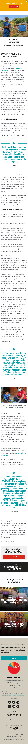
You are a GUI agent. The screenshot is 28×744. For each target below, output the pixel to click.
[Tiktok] (17, 706)
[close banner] (27, 1)
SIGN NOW (14, 556)
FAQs (17, 735)
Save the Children (6, 175)
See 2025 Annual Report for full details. (16, 695)
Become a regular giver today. (14, 3)
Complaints (11, 735)
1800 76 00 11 (14, 715)
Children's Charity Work (14, 736)
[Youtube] (13, 706)
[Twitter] (13, 702)
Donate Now (14, 6)
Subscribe (14, 658)
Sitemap (23, 735)
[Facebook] (9, 702)
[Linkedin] (17, 702)
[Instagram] (9, 706)
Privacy (4, 735)
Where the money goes (13, 677)
